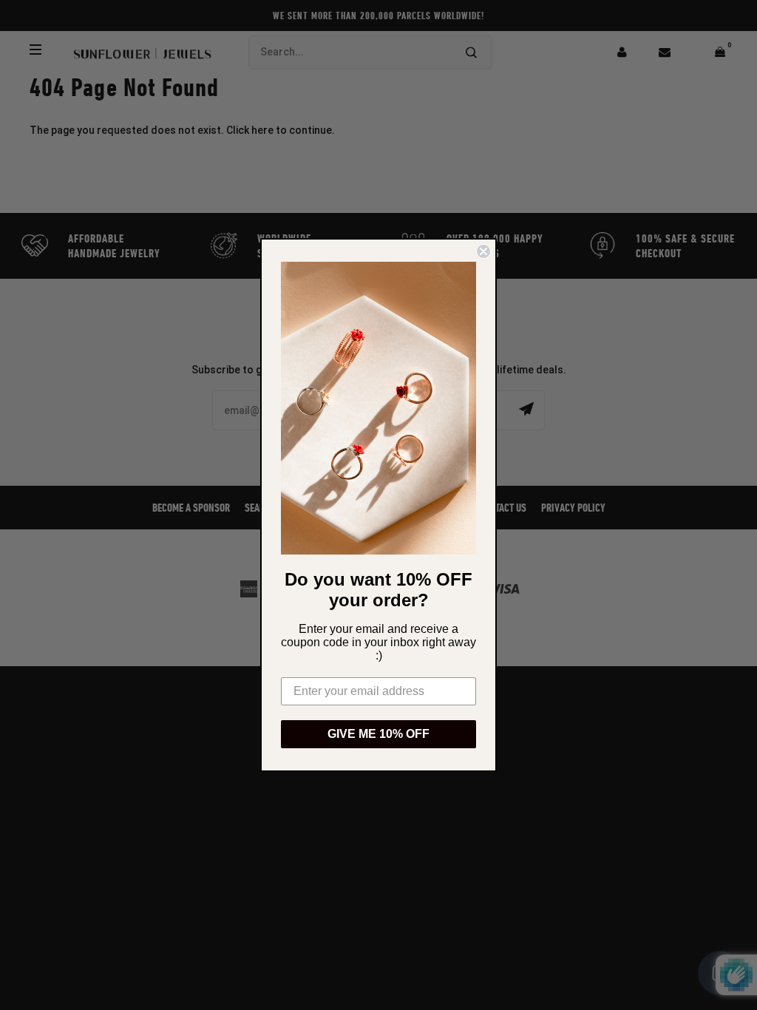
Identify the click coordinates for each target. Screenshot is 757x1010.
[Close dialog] (483, 251)
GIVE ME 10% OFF (378, 734)
